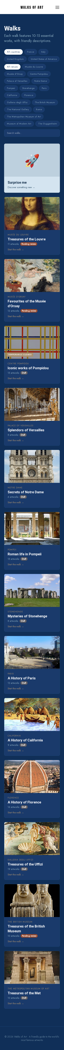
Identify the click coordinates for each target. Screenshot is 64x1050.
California (12, 95)
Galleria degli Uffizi (17, 102)
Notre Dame (40, 81)
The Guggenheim (47, 123)
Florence (28, 95)
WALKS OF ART (32, 7)
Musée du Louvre (34, 66)
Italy (43, 51)
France (30, 51)
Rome (39, 109)
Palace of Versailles (17, 81)
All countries (13, 51)
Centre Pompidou (39, 74)
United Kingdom (15, 59)
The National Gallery (18, 109)
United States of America (44, 59)
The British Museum (45, 102)
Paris (44, 88)
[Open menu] (57, 7)
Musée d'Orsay (15, 74)
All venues (12, 66)
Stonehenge (28, 88)
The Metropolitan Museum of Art (24, 116)
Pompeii (11, 88)
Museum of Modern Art (19, 123)
